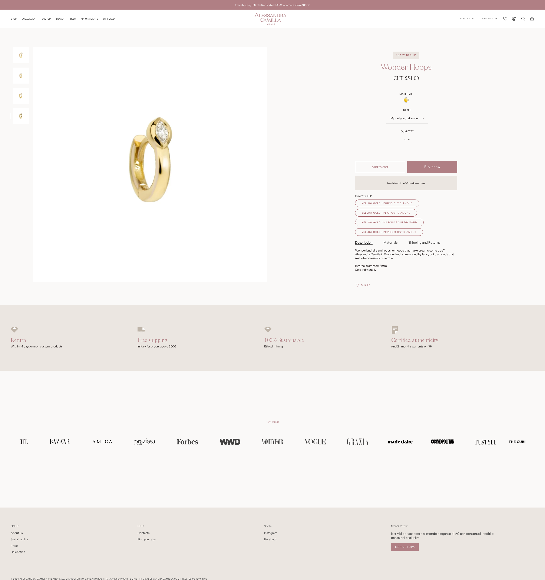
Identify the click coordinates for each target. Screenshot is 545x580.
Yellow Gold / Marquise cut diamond (389, 222)
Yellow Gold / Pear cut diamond (386, 212)
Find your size (147, 539)
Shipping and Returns (424, 242)
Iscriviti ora (405, 546)
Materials (390, 242)
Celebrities (18, 552)
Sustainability (19, 539)
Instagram (270, 533)
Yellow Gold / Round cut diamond (387, 203)
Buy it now (432, 167)
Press (14, 545)
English (465, 19)
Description (364, 242)
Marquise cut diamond (405, 118)
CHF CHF (487, 19)
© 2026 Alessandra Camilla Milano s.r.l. (38, 579)
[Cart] (532, 19)
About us (17, 533)
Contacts (143, 533)
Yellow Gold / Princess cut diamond (389, 232)
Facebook (270, 539)
